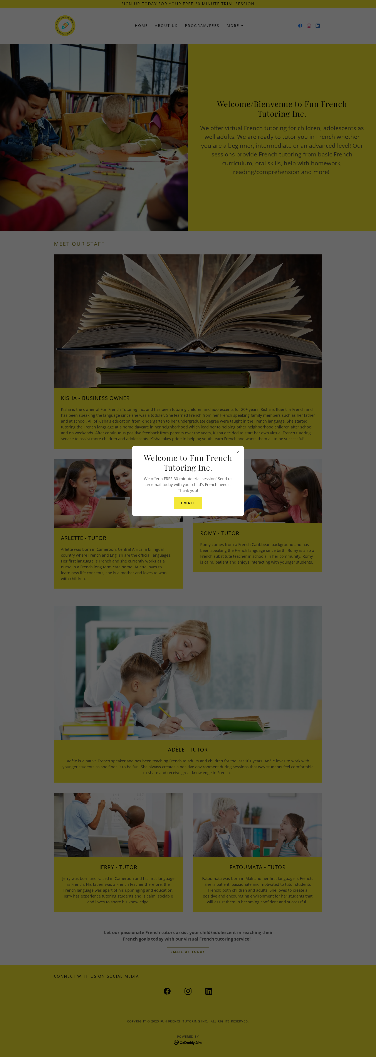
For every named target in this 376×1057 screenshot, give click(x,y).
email (188, 503)
